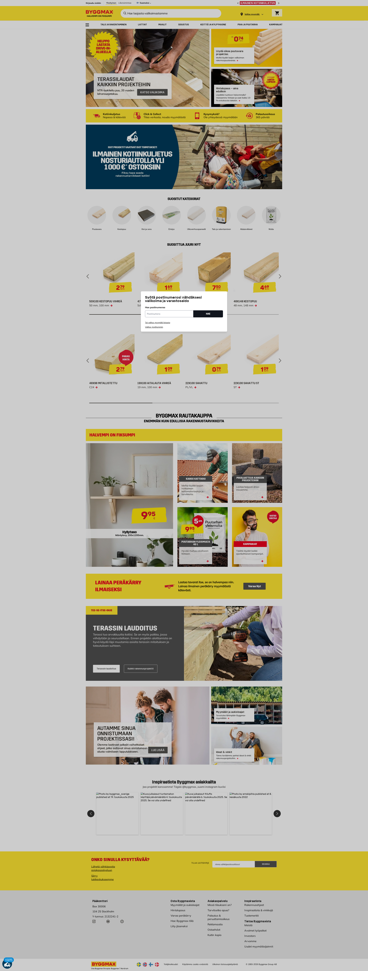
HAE (208, 313)
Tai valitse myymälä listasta (157, 322)
